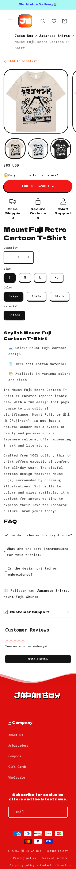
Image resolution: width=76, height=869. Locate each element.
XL (56, 277)
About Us (15, 735)
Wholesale (16, 777)
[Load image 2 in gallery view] (38, 148)
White (36, 296)
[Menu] (9, 21)
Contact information (55, 865)
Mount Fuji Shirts (21, 597)
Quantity (11, 247)
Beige (13, 296)
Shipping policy (22, 865)
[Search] (43, 21)
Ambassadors (18, 745)
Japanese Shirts (55, 35)
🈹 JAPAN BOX (31, 851)
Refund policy (57, 851)
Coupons (14, 756)
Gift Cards (17, 766)
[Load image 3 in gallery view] (60, 148)
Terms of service (55, 858)
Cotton (14, 315)
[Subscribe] (62, 812)
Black (60, 296)
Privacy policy (24, 858)
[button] (38, 659)
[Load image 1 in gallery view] (15, 148)
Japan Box (25, 35)
